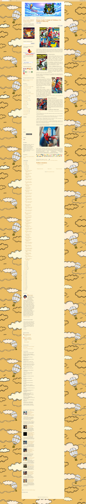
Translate (30, 63)
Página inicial (49, 168)
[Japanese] (28, 72)
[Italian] (32, 69)
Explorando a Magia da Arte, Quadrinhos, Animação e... (28, 220)
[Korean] (30, 72)
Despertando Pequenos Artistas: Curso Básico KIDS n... (28, 251)
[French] (26, 69)
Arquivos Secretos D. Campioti (27, 86)
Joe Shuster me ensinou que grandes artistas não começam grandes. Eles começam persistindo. (30, 480)
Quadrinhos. (25, 104)
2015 (25, 281)
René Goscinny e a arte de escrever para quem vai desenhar (30, 458)
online (24, 139)
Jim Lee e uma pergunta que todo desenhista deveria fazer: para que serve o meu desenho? (30, 472)
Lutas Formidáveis (25, 98)
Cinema (24, 89)
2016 (25, 279)
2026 (25, 161)
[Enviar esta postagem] (49, 159)
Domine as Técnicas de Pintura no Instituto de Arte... (28, 246)
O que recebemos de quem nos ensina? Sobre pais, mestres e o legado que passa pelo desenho (30, 442)
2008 (25, 289)
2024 (25, 164)
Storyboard (24, 107)
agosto (26, 169)
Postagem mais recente (40, 168)
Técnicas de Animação (26, 108)
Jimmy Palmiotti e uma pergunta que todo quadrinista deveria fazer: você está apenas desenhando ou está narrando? (30, 450)
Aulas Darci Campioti (43, 160)
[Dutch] (24, 70)
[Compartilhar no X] (38, 22)
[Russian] (24, 72)
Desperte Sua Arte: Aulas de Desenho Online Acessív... (28, 217)
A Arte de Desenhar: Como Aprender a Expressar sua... (28, 188)
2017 (25, 278)
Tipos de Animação (26, 110)
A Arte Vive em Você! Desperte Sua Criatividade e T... (28, 234)
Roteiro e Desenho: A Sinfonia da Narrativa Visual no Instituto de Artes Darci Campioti (28, 21)
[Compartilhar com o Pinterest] (40, 22)
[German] (28, 69)
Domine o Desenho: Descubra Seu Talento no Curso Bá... (28, 237)
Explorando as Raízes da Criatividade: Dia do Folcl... (28, 196)
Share (24, 129)
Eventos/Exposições (26, 95)
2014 (25, 282)
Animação (24, 85)
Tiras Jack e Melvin (26, 111)
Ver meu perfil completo (26, 316)
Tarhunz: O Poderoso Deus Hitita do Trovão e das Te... (28, 208)
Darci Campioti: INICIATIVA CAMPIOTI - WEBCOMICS (28, 339)
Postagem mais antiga (59, 168)
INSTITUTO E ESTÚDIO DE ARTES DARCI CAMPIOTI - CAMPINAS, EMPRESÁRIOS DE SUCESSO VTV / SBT (30, 434)
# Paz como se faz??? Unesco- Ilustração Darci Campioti (28, 347)
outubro (26, 166)
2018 (25, 277)
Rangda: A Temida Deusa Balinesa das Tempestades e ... (28, 174)
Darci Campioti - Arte (49, 160)
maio (26, 264)
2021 (25, 273)
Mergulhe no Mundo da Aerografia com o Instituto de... (28, 240)
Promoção (24, 101)
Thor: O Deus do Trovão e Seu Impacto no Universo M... (28, 259)
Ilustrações (24, 97)
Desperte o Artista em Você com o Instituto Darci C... (28, 179)
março (26, 266)
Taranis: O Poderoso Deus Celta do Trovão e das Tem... (28, 199)
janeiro (26, 269)
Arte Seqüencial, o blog (27, 334)
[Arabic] (32, 72)
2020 (25, 274)
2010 (25, 287)
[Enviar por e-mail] (36, 22)
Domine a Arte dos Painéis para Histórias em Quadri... (28, 171)
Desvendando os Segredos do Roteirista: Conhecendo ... (28, 185)
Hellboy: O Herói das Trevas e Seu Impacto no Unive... (28, 256)
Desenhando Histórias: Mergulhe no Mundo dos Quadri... (28, 253)
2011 (25, 286)
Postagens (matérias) (54, 160)
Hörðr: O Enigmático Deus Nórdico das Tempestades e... (28, 191)
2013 (25, 283)
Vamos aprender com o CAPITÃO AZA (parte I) (30, 465)
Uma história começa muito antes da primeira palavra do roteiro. (30, 426)
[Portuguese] (26, 72)
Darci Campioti (30, 295)
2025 (25, 163)
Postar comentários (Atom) (50, 171)
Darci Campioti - (25, 90)
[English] (24, 69)
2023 (25, 270)
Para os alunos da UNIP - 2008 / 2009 (28, 420)
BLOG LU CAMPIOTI (27, 337)
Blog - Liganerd (26, 341)
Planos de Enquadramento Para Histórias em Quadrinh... (28, 223)
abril (26, 265)
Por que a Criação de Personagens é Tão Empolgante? (28, 205)
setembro (26, 168)
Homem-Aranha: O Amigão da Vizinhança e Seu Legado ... (28, 229)
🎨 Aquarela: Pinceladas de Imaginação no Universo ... (28, 213)
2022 (25, 272)
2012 (25, 284)
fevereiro (26, 268)
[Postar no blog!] (37, 22)
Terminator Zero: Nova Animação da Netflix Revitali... (28, 177)
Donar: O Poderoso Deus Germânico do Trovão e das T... (28, 182)
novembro (26, 165)
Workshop (24, 114)
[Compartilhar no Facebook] (39, 22)
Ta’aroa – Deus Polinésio (28, 215)
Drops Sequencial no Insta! (27, 335)
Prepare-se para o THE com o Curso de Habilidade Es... (28, 243)
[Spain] (30, 69)
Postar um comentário (40, 164)
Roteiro (24, 105)
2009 (25, 288)
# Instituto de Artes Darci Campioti (28, 348)
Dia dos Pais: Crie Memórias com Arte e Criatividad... (28, 226)
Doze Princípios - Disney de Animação (28, 93)
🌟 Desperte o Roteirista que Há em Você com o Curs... (28, 232)
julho (26, 261)
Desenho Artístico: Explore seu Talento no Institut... (28, 248)
